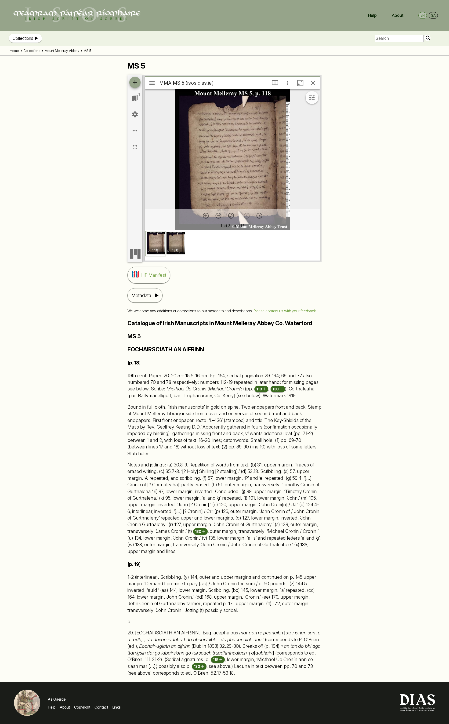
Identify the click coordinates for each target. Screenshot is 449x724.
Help (372, 15)
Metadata (141, 295)
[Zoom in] (205, 215)
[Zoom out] (218, 215)
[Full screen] (135, 147)
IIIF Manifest (153, 275)
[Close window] (313, 83)
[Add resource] (135, 82)
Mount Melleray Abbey (62, 51)
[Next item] (259, 215)
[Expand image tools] (312, 97)
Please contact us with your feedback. (285, 311)
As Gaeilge (57, 699)
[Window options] (287, 83)
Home (14, 51)
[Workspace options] (135, 130)
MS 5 (87, 51)
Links (116, 707)
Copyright (82, 707)
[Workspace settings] (135, 114)
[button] (156, 243)
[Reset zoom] (231, 215)
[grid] (232, 245)
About (398, 15)
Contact (101, 707)
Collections (23, 38)
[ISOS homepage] (77, 20)
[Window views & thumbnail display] (275, 83)
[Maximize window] (300, 83)
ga (433, 15)
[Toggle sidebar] (152, 83)
